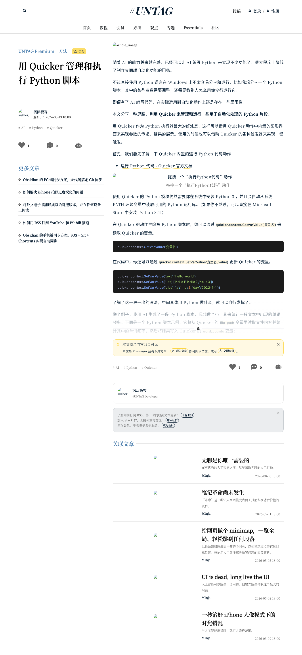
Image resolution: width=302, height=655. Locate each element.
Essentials (193, 27)
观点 (154, 27)
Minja (206, 475)
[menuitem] (236, 11)
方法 (137, 27)
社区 (215, 27)
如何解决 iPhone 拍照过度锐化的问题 (53, 192)
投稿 (237, 11)
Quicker (56, 127)
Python (37, 127)
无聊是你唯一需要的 (225, 460)
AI (23, 127)
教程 (104, 27)
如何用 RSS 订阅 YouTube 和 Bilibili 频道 (56, 222)
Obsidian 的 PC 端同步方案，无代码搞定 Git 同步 (62, 179)
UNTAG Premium (36, 51)
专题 (171, 27)
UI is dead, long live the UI (236, 577)
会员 (120, 27)
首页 (87, 27)
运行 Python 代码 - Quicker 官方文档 (157, 165)
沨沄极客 (40, 111)
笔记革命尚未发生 (223, 492)
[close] (278, 344)
